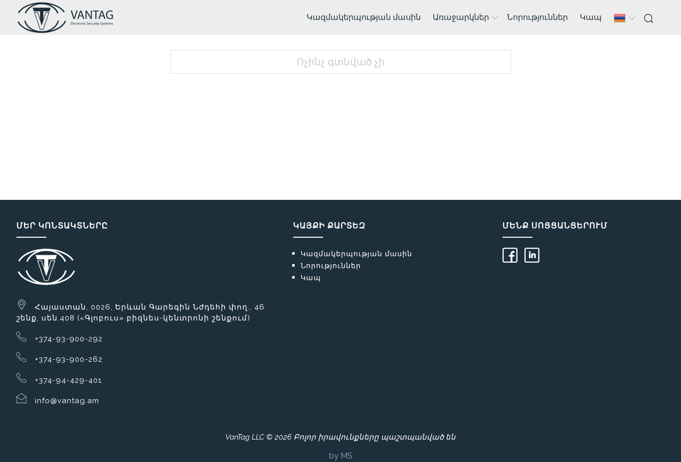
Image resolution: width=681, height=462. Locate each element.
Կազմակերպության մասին (364, 17)
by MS (340, 456)
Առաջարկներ (461, 17)
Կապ (591, 17)
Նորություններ (537, 17)
